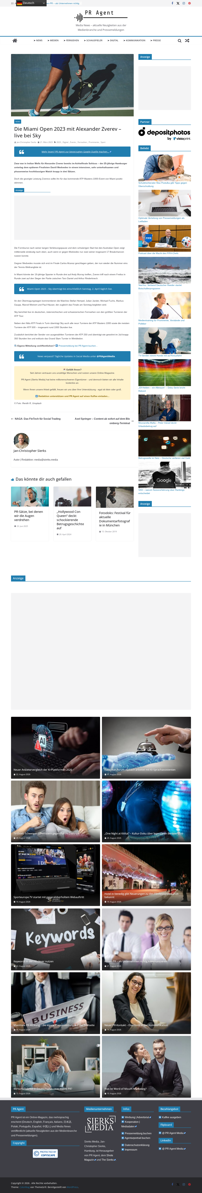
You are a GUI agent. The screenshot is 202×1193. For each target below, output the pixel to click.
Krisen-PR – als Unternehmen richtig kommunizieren (135, 961)
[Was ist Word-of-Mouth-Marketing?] (146, 1067)
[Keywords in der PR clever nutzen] (55, 939)
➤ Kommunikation (134, 40)
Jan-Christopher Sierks (26, 142)
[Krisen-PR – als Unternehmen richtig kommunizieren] (146, 939)
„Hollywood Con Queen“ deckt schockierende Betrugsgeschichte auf (70, 520)
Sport (103, 142)
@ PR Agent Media (173, 1133)
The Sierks (107, 1159)
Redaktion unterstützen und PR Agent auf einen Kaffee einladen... (73, 396)
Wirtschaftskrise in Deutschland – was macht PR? (43, 1089)
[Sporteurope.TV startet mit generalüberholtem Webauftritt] (55, 875)
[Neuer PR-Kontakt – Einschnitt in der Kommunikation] (146, 1003)
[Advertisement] (72, 218)
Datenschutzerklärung (137, 1145)
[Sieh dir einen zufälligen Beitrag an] (187, 40)
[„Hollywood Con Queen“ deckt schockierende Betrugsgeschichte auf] (72, 489)
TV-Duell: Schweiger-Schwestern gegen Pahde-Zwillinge (46, 833)
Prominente (94, 142)
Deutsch (28, 3)
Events (73, 142)
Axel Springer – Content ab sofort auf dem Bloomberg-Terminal (102, 421)
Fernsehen (82, 142)
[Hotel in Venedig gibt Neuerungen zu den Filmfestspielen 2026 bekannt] (146, 875)
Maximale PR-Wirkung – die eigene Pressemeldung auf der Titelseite (54, 1025)
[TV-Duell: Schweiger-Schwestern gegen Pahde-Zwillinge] (55, 811)
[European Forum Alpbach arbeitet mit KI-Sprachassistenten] (146, 748)
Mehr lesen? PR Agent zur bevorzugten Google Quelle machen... (75, 151)
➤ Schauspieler (93, 40)
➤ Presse (155, 40)
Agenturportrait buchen (137, 1138)
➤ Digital (112, 40)
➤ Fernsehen (71, 40)
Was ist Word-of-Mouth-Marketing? (125, 1089)
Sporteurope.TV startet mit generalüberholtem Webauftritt (49, 897)
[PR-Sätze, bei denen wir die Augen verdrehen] (30, 489)
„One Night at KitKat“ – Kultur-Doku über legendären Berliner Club (143, 833)
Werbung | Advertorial (137, 1117)
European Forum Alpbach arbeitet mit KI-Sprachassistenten (139, 769)
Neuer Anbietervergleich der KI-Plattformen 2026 (43, 769)
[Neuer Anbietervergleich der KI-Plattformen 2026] (55, 748)
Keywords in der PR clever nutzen (33, 961)
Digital (65, 142)
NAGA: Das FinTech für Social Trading (38, 418)
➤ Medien (53, 40)
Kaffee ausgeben (171, 1117)
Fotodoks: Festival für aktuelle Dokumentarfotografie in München (115, 519)
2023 (58, 142)
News (17, 121)
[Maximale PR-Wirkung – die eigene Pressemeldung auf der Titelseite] (55, 1003)
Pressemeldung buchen (138, 1133)
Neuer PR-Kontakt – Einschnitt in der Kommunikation (136, 1025)
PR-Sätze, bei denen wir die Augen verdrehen (28, 516)
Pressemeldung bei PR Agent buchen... (78, 346)
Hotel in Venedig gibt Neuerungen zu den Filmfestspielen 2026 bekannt (141, 895)
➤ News (38, 40)
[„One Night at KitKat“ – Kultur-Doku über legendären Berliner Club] (146, 811)
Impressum (131, 1149)
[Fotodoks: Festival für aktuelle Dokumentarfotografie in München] (115, 489)
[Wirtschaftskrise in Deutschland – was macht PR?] (55, 1067)
